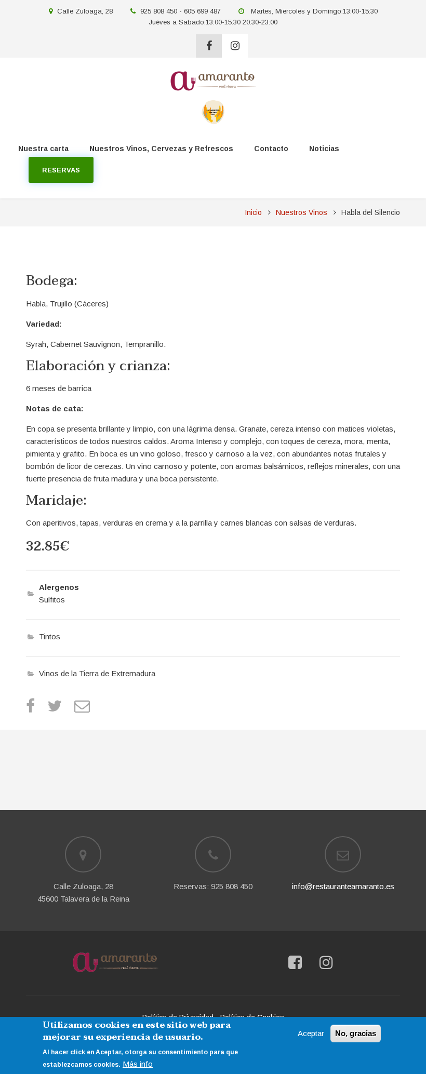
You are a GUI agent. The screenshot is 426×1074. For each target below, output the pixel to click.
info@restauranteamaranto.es (343, 886)
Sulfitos (52, 599)
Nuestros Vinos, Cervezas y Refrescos (161, 148)
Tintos (49, 636)
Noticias (324, 148)
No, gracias (355, 1033)
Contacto (271, 148)
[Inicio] (213, 80)
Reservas (61, 170)
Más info (138, 1063)
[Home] (115, 962)
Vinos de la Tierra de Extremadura (97, 673)
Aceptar (311, 1033)
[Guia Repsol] (213, 111)
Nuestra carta (43, 148)
